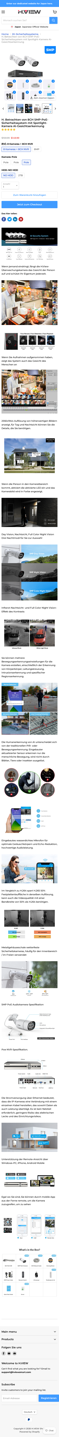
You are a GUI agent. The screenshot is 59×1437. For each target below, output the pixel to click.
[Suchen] (53, 20)
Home (5, 34)
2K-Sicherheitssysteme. (25, 34)
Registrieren (49, 1398)
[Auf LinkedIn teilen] (15, 219)
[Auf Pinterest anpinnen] (21, 219)
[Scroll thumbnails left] (3, 108)
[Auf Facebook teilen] (4, 219)
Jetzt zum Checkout (29, 204)
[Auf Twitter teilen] (9, 219)
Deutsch (28, 1412)
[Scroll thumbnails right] (54, 108)
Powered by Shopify (30, 1432)
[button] (9, 129)
